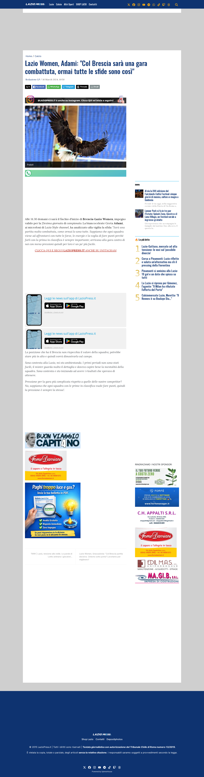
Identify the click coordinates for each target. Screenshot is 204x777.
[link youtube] (143, 4)
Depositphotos (115, 739)
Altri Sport (69, 4)
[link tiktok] (158, 4)
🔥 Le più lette (142, 239)
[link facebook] (133, 4)
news (137, 184)
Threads (83, 87)
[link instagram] (138, 4)
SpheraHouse (107, 771)
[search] (176, 4)
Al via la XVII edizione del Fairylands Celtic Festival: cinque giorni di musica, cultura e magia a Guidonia (161, 195)
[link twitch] (163, 4)
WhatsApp (54, 87)
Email (96, 87)
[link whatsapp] (153, 4)
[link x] (128, 4)
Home (29, 56)
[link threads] (168, 4)
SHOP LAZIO (81, 4)
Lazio (51, 4)
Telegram (69, 87)
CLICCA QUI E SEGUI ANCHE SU (75, 250)
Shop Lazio (87, 739)
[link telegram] (148, 4)
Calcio (59, 4)
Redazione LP (33, 79)
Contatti (93, 4)
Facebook (40, 87)
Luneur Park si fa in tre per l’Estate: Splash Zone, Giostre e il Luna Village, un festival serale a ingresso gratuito (161, 215)
